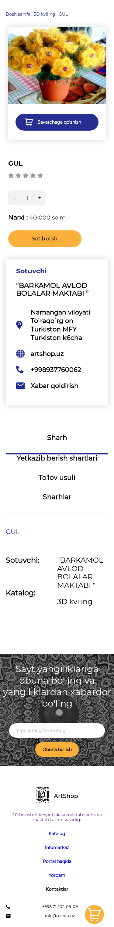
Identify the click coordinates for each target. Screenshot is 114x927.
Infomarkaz (57, 847)
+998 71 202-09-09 (60, 906)
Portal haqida (57, 861)
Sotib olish (44, 239)
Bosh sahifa (18, 14)
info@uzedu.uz (60, 915)
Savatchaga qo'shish (59, 122)
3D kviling (44, 14)
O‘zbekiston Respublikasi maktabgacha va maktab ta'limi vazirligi (57, 817)
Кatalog (57, 833)
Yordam (57, 875)
